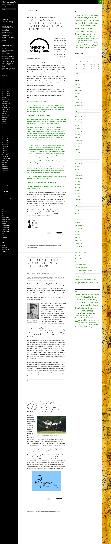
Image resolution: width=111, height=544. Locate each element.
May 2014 (77, 211)
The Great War (41, 17)
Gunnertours (80, 34)
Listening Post (80, 36)
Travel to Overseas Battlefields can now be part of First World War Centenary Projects (44, 24)
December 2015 (79, 181)
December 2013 (79, 219)
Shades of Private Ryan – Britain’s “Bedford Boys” (8, 65)
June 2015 (77, 193)
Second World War (6, 225)
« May (77, 73)
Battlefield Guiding (6, 198)
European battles (88, 25)
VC (3, 235)
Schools (85, 42)
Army (77, 17)
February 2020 (78, 117)
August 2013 (78, 228)
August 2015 (78, 187)
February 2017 (78, 158)
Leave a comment (41, 32)
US (3, 233)
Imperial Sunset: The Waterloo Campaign (85, 279)
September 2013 (79, 225)
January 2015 (78, 202)
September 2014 (79, 205)
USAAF (77, 45)
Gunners (89, 31)
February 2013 (78, 243)
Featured (80, 28)
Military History (81, 1)
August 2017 (78, 143)
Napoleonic (80, 41)
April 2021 (77, 99)
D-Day (77, 26)
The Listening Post (93, 1)
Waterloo (81, 45)
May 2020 (77, 114)
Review (4, 223)
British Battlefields (80, 261)
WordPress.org (5, 251)
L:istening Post (5, 211)
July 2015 (77, 190)
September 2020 (79, 111)
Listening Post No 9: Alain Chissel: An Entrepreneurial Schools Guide (8, 34)
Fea (97, 26)
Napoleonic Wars (6, 219)
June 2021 (77, 93)
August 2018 (78, 131)
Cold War (4, 204)
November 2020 (79, 108)
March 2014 (78, 216)
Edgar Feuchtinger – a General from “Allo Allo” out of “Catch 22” (9, 60)
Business (96, 23)
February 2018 (78, 140)
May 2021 (77, 96)
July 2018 (77, 134)
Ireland (4, 207)
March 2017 (78, 155)
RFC (60, 245)
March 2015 (78, 199)
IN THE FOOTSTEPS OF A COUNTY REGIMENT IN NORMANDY (8, 55)
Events (57, 1)
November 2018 (79, 128)
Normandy (88, 40)
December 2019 (79, 122)
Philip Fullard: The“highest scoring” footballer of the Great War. (46, 262)
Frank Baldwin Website (81, 267)
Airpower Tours (79, 258)
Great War (54, 245)
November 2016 (79, 161)
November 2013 (79, 222)
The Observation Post (9, 2)
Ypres (34, 247)
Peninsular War (96, 40)
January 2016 (78, 178)
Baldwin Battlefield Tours (81, 253)
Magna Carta (88, 36)
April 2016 (77, 169)
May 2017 (77, 149)
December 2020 (79, 105)
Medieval (78, 38)
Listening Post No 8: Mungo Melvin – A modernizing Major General (9, 39)
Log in (3, 245)
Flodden (86, 29)
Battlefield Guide (33, 245)
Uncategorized (50, 17)
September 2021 (79, 90)
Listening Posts (71, 1)
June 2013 (77, 234)
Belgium (96, 20)
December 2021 (79, 87)
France (91, 28)
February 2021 (78, 102)
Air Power (30, 257)
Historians (89, 34)
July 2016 (77, 166)
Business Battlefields (80, 264)
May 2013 (77, 237)
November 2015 (79, 184)
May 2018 (77, 137)
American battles (95, 15)
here (61, 91)
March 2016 (78, 172)
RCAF (79, 42)
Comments (5, 249)
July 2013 (77, 231)
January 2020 (78, 119)
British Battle (87, 23)
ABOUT (32, 1)
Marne (93, 36)
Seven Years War (90, 42)
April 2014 (77, 213)
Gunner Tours (78, 255)
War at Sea (4, 237)
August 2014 (78, 208)
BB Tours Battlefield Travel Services (45, 1)
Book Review (78, 23)
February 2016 (78, 175)
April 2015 (77, 196)
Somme (96, 42)
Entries (4, 247)
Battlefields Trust (44, 245)
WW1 (30, 247)
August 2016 (78, 164)
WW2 (91, 45)
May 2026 (77, 84)
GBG (96, 29)
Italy (94, 34)
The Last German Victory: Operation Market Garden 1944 (8, 23)
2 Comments (42, 269)
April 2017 (77, 152)
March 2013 (78, 240)
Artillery (84, 17)
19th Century (79, 15)
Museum (96, 38)
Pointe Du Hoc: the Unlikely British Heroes (8, 50)
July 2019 (77, 125)
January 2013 (78, 246)
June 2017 (77, 146)
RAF (44, 511)
